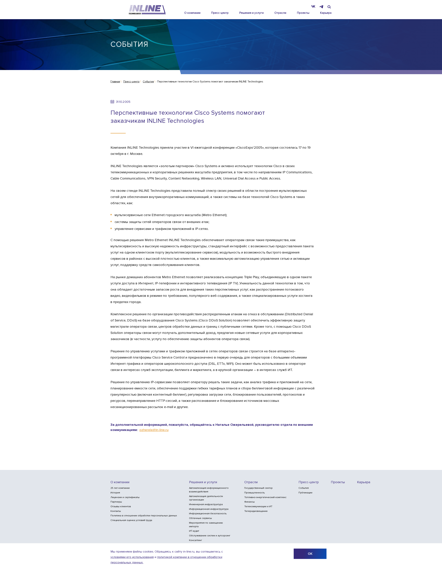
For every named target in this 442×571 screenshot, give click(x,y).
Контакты (115, 511)
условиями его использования (132, 557)
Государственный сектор (258, 487)
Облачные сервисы (200, 518)
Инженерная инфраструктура (206, 504)
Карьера (326, 13)
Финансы (249, 501)
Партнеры (116, 501)
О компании (192, 13)
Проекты (303, 13)
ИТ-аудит (194, 530)
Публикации (305, 492)
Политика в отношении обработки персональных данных (143, 515)
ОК (310, 554)
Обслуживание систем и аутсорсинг (209, 535)
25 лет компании (120, 487)
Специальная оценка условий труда (131, 520)
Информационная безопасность (208, 513)
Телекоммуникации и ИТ (258, 506)
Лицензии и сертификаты (125, 497)
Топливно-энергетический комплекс (265, 497)
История (115, 492)
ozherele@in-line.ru (154, 430)
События (304, 487)
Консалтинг (195, 540)
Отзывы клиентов (120, 506)
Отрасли (280, 13)
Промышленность (254, 492)
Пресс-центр (220, 13)
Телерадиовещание (256, 511)
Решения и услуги (251, 13)
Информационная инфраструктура (208, 509)
